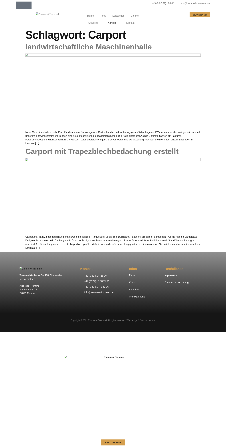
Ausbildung (113, 419)
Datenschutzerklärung (177, 282)
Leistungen (118, 15)
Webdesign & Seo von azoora (141, 320)
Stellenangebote (113, 413)
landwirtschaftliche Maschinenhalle (88, 47)
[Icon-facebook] (20, 5)
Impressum (171, 275)
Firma (103, 15)
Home (90, 15)
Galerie (135, 15)
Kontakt (130, 23)
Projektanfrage (137, 296)
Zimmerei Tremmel (97, 320)
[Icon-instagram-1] (28, 5)
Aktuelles (93, 23)
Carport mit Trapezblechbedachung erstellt (101, 151)
